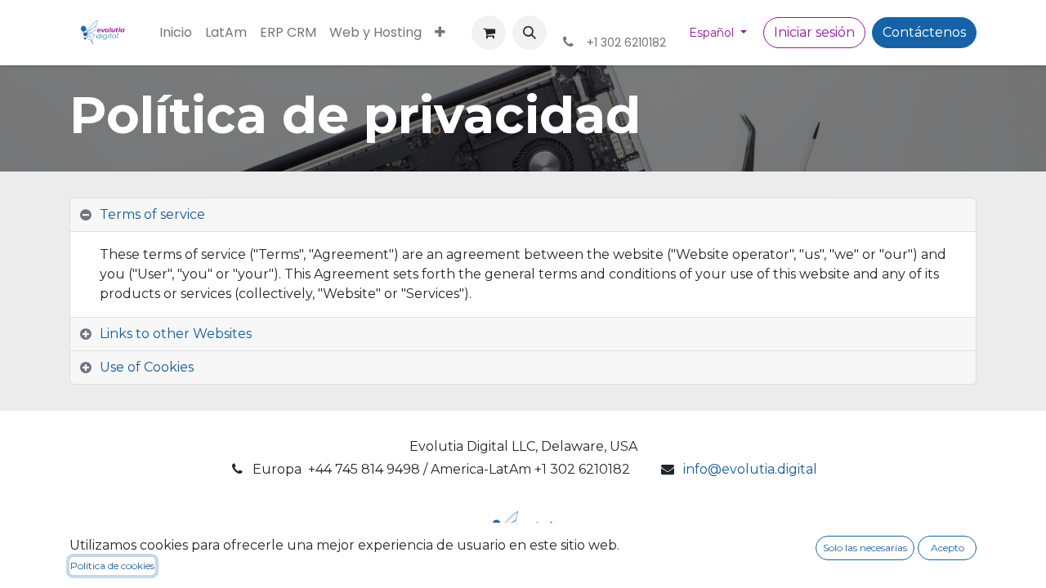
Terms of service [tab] (152, 214)
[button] (529, 33)
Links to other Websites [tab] (176, 333)
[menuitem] (176, 32)
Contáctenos (924, 32)
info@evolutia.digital (750, 469)
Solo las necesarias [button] (865, 547)
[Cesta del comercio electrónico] (489, 33)
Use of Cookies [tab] (147, 367)
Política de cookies (112, 565)
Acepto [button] (947, 547)
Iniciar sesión (814, 32)
